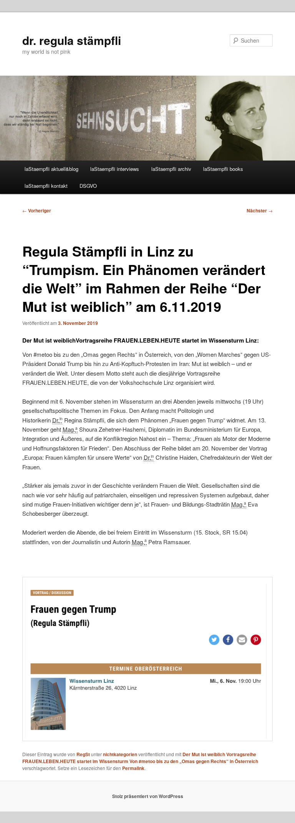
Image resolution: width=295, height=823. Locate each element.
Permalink (133, 768)
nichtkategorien (120, 754)
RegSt (83, 754)
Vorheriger (36, 210)
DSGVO (88, 185)
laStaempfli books (223, 168)
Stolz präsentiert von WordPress (147, 796)
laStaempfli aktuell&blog (51, 168)
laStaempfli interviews (114, 168)
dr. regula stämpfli (71, 40)
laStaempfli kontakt (46, 185)
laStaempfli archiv (171, 168)
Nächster (260, 210)
